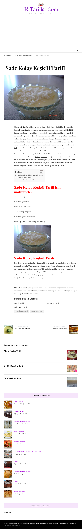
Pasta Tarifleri (19, 411)
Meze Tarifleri (19, 431)
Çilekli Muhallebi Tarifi (13, 366)
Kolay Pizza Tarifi (52, 303)
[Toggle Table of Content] (40, 172)
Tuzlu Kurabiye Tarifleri (21, 474)
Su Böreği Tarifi (19, 494)
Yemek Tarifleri (64, 523)
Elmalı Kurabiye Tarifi (21, 424)
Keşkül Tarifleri (22, 311)
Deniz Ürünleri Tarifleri (22, 451)
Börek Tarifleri (19, 491)
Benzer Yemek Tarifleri (28, 180)
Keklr (16, 461)
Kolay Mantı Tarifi (20, 307)
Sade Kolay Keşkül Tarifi (24, 177)
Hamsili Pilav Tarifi (20, 454)
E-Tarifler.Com (41, 9)
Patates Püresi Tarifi (20, 434)
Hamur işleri (18, 401)
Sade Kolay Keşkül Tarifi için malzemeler (30, 175)
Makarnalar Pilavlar (39, 451)
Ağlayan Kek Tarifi (20, 464)
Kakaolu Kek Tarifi (20, 484)
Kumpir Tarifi (19, 303)
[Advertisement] (41, 30)
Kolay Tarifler (36, 311)
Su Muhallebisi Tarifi (12, 378)
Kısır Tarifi (17, 444)
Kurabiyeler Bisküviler (22, 421)
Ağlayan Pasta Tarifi (20, 414)
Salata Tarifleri (19, 441)
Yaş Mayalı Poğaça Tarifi (22, 404)
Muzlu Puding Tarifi (12, 351)
